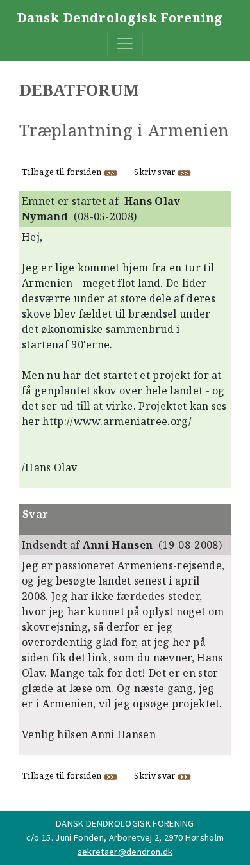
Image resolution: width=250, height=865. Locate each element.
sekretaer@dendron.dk (125, 851)
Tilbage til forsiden (63, 171)
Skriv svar (156, 171)
